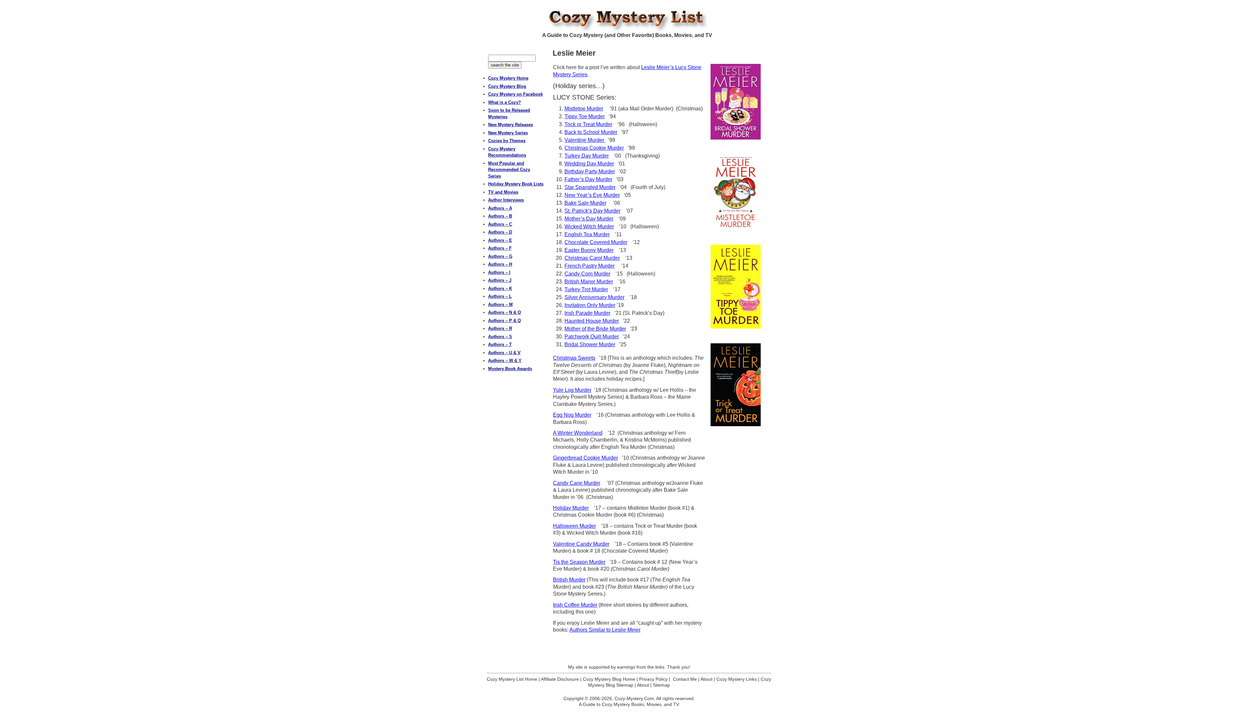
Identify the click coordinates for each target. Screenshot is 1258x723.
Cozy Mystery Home (508, 78)
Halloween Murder (574, 526)
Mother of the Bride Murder (595, 329)
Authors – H (500, 264)
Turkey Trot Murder (586, 289)
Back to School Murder (590, 132)
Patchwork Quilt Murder (591, 336)
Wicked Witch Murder (589, 226)
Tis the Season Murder (579, 562)
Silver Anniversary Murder (594, 297)
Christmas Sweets (574, 358)
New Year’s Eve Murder (592, 195)
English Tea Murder (587, 234)
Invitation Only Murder (589, 305)
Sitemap (661, 685)
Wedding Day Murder (589, 163)
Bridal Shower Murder (589, 344)
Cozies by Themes (506, 140)
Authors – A (500, 208)
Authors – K (500, 288)
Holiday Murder (571, 508)
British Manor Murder (588, 281)
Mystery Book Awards (510, 368)
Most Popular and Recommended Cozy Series (509, 170)
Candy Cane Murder (576, 483)
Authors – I (499, 272)
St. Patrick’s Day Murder (592, 211)
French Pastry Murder (589, 266)
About (706, 679)
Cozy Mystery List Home (512, 679)
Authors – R (500, 328)
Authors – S (500, 336)
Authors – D (500, 232)
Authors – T (500, 344)
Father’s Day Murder (588, 179)
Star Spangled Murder (590, 187)
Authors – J (499, 280)
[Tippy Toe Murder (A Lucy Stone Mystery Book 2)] (736, 287)
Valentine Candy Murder (581, 544)
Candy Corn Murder (587, 273)
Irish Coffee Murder (575, 605)
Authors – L (500, 296)
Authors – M (500, 304)
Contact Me (685, 679)
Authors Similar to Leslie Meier (604, 630)
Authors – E (500, 240)
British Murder (569, 579)
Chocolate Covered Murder (595, 242)
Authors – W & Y (505, 360)
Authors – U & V (504, 352)
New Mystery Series (508, 132)
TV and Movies (503, 192)
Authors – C (500, 224)
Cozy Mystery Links (736, 679)
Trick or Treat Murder (588, 124)
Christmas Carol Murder (592, 258)
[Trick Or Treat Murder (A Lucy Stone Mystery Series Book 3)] (736, 384)
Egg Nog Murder (572, 415)
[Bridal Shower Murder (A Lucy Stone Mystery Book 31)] (736, 102)
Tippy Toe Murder (584, 116)
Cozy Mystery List (629, 18)
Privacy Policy (653, 679)
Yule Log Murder (572, 390)
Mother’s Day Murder (588, 218)
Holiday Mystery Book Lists (515, 183)
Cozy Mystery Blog (507, 86)
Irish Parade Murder (587, 313)
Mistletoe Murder (583, 108)
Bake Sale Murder (585, 203)
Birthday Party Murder (589, 171)
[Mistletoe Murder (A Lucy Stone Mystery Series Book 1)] (736, 192)
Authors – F (500, 248)
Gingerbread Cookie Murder (585, 458)
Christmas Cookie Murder (594, 148)
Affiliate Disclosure (560, 679)
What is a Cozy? (504, 102)
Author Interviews (506, 200)
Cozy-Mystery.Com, (635, 698)
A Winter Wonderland (577, 433)
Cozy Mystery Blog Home (609, 679)
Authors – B (500, 216)
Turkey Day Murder (586, 156)
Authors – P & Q (504, 320)
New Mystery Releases (510, 124)
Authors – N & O (504, 312)
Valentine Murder (584, 140)
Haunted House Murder (591, 321)
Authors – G (500, 256)
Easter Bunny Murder (589, 250)
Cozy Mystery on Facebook (515, 94)
